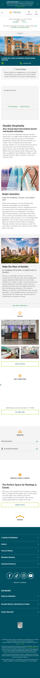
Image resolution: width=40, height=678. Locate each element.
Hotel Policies (25, 106)
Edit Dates (16, 22)
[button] (2, 4)
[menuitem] (2, 12)
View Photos (20, 364)
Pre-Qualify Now (20, 6)
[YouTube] (31, 575)
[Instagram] (24, 575)
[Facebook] (10, 575)
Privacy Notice (21, 643)
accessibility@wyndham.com (32, 647)
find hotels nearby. (24, 27)
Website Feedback (20, 582)
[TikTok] (17, 575)
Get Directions (20, 412)
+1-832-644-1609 (27, 63)
